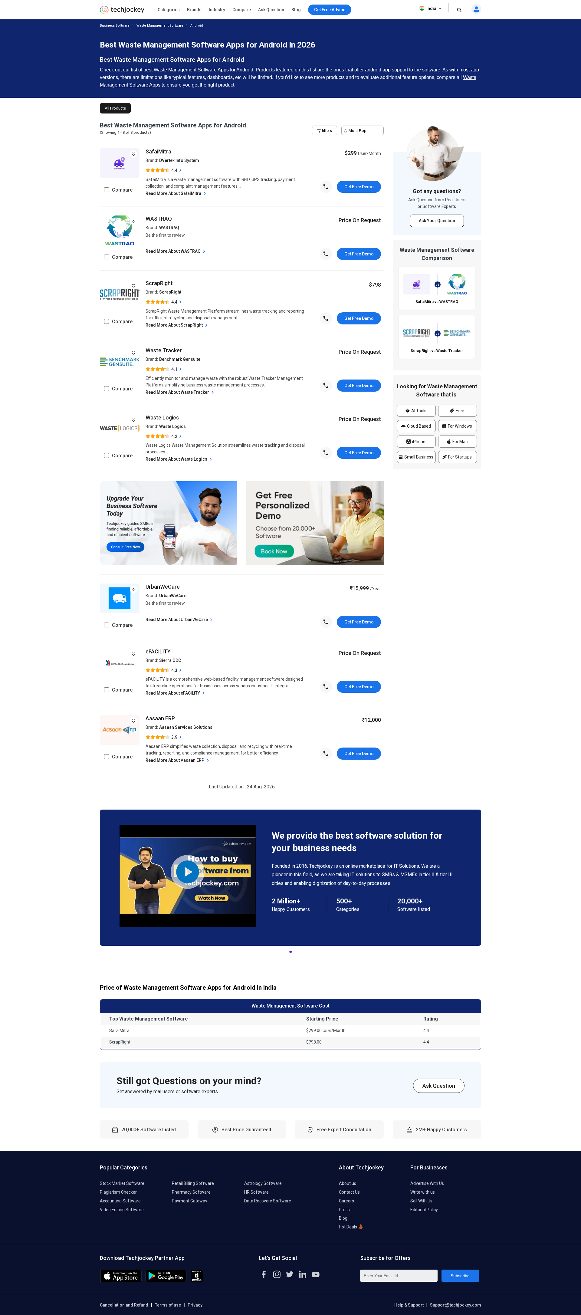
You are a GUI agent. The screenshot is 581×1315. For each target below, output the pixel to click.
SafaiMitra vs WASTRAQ (436, 301)
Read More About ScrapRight (175, 325)
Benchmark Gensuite (179, 359)
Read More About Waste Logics (177, 459)
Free (459, 410)
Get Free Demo (359, 186)
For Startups (459, 457)
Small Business (418, 457)
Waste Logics (162, 417)
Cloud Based (418, 426)
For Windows (459, 426)
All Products (115, 108)
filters (326, 130)
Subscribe (460, 1275)
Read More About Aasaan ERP (175, 760)
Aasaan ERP (160, 718)
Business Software (115, 26)
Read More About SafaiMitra (174, 193)
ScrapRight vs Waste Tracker (437, 350)
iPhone (418, 441)
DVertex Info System (179, 160)
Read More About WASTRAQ (174, 251)
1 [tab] (290, 950)
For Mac (459, 441)
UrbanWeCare (163, 587)
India (431, 8)
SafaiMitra (158, 151)
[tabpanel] (290, 878)
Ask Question (271, 9)
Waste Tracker (164, 350)
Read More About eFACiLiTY (173, 693)
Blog (296, 9)
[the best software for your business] (122, 12)
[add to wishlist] (133, 154)
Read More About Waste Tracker (178, 392)
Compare (241, 9)
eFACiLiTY (158, 651)
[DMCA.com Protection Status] (197, 1281)
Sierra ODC (170, 660)
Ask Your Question (437, 221)
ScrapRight (159, 283)
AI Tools (418, 410)
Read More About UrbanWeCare (177, 619)
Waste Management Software (159, 26)
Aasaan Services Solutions (185, 727)
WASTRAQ (159, 218)
